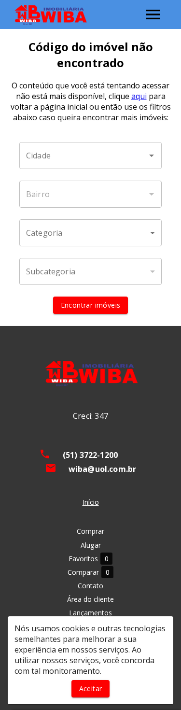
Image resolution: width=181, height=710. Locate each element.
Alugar (91, 545)
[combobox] (90, 155)
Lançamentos (90, 612)
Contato (90, 585)
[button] (90, 232)
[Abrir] (151, 155)
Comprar (90, 531)
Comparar (89, 572)
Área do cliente (90, 599)
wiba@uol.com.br (103, 469)
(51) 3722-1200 (90, 455)
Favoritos (89, 559)
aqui (139, 96)
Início (91, 502)
